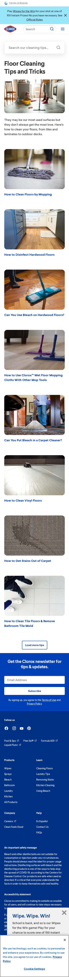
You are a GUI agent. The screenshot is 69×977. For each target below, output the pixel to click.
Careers (8, 821)
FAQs (39, 832)
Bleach (8, 779)
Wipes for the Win (24, 11)
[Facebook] (6, 728)
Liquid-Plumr (11, 744)
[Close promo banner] (65, 15)
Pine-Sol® (28, 740)
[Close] (65, 940)
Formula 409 (47, 740)
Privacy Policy (34, 703)
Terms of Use (49, 699)
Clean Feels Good (13, 826)
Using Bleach (43, 790)
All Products (10, 802)
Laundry (8, 790)
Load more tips (34, 645)
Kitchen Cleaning (45, 785)
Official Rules (34, 19)
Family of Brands (18, 2)
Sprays (8, 773)
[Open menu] (63, 29)
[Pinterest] (29, 728)
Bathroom (9, 785)
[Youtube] (21, 728)
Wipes (7, 768)
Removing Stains (45, 779)
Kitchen (8, 796)
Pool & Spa (10, 740)
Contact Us (42, 826)
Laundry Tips (43, 773)
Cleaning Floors (44, 768)
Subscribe (34, 690)
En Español (42, 821)
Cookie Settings (34, 968)
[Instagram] (14, 728)
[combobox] (34, 47)
